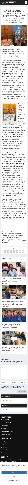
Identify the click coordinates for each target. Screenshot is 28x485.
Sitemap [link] (3, 441)
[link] (9, 2)
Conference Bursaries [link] (7, 434)
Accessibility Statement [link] (7, 450)
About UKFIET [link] (5, 420)
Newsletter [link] (4, 444)
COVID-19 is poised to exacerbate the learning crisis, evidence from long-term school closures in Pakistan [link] (13, 280)
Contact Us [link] (4, 447)
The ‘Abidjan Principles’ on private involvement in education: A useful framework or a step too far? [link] (11, 326)
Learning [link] (19, 22)
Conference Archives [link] (7, 431)
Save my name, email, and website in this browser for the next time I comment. (13, 387)
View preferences (14, 480)
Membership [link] (4, 428)
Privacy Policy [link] (21, 468)
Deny (14, 476)
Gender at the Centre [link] (21, 108)
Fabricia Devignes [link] (14, 19)
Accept (14, 472)
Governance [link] (4, 425)
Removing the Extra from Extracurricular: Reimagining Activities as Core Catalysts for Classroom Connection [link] (13, 349)
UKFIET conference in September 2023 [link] (13, 66)
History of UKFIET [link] (6, 423)
